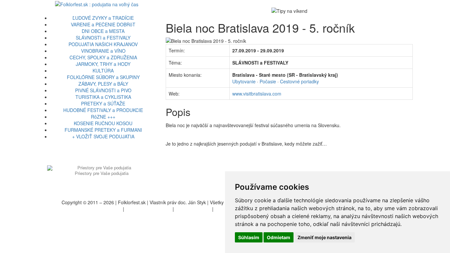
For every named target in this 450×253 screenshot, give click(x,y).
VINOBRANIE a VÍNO (103, 50)
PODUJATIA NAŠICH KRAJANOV (103, 44)
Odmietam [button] (278, 237)
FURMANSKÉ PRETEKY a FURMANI (103, 129)
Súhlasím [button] (248, 237)
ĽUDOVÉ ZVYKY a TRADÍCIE (103, 17)
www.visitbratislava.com (256, 93)
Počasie (268, 81)
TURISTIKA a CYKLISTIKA (103, 97)
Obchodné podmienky (148, 209)
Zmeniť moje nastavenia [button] (324, 237)
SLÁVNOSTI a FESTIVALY (103, 37)
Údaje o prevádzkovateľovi (94, 209)
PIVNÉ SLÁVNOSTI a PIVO (103, 90)
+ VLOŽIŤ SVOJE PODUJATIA (103, 136)
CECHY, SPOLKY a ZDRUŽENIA (103, 57)
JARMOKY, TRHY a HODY (103, 64)
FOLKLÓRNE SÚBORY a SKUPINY (103, 77)
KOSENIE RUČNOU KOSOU (103, 123)
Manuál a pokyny (193, 209)
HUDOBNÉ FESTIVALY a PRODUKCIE (103, 110)
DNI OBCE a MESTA (103, 31)
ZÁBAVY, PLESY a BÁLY (103, 83)
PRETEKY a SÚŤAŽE (103, 103)
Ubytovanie (244, 81)
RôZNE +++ (103, 116)
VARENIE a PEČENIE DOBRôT (103, 24)
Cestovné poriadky (299, 81)
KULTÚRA (103, 70)
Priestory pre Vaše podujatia (101, 173)
